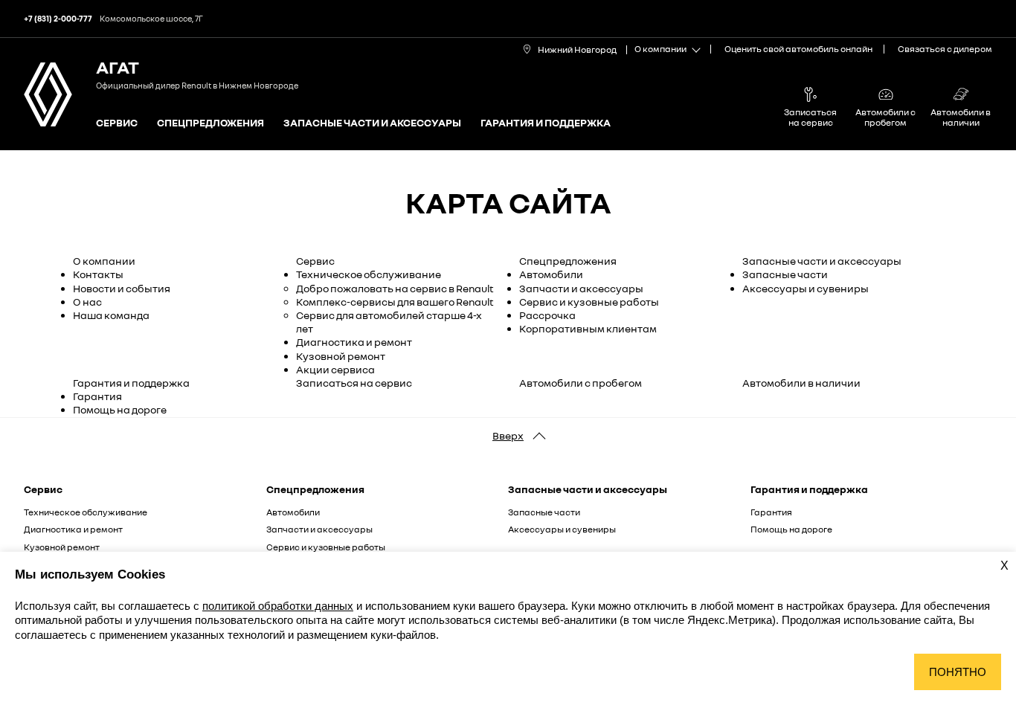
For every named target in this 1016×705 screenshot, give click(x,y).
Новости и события (121, 288)
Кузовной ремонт (340, 356)
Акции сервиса (335, 369)
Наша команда (111, 315)
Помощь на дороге (120, 409)
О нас (87, 301)
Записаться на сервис (354, 382)
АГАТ (117, 66)
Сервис (117, 123)
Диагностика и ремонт (354, 341)
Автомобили (551, 274)
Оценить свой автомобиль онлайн (798, 48)
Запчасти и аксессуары (581, 288)
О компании (104, 260)
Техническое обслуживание (368, 274)
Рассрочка (547, 315)
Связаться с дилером (945, 48)
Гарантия (97, 396)
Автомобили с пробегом (580, 382)
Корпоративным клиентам (588, 328)
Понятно (957, 672)
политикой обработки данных (277, 605)
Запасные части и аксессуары (372, 123)
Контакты (98, 274)
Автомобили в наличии (801, 382)
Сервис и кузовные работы (589, 301)
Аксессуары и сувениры (805, 288)
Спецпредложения (210, 123)
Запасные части (785, 274)
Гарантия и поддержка (545, 123)
